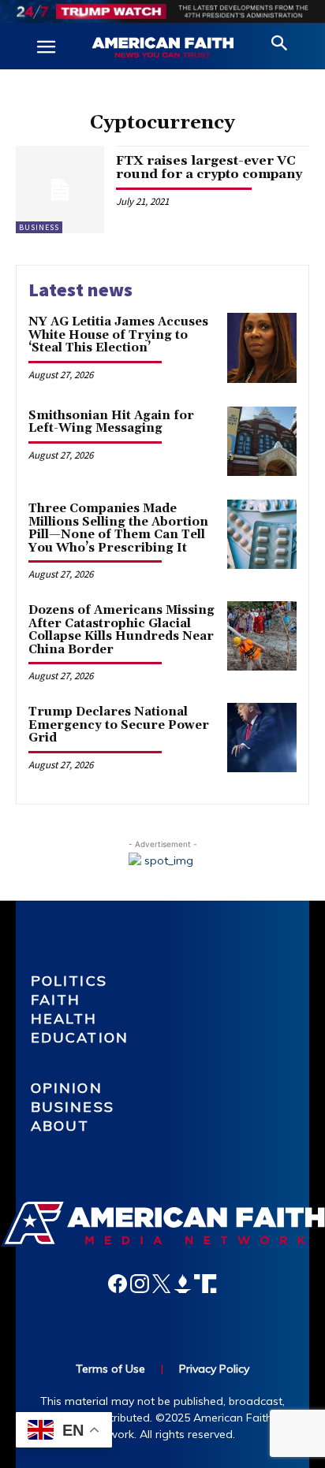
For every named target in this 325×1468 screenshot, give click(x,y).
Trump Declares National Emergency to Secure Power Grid (118, 724)
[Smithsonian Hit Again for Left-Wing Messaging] (262, 441)
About (60, 1126)
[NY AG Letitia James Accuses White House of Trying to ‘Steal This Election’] (262, 347)
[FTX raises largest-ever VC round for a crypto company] (60, 190)
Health (64, 1018)
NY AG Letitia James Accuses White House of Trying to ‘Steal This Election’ (118, 334)
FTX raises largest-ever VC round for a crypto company (209, 168)
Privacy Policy (214, 1369)
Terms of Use (110, 1369)
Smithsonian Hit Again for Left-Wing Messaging (111, 422)
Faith (56, 999)
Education (80, 1037)
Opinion (67, 1088)
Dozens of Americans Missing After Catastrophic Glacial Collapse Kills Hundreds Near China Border (121, 630)
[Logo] (162, 48)
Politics (69, 981)
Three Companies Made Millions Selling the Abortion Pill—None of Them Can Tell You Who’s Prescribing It (118, 528)
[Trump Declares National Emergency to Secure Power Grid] (262, 737)
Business (39, 227)
